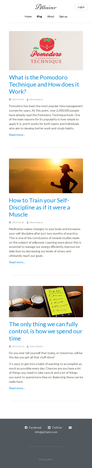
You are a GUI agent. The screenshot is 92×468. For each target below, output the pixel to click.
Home (28, 16)
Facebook (35, 427)
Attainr (46, 6)
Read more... (17, 134)
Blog (39, 16)
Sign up (63, 16)
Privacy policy (46, 459)
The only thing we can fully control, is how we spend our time (45, 331)
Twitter (57, 427)
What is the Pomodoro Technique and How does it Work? (44, 84)
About (50, 16)
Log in (81, 7)
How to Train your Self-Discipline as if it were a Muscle (39, 207)
